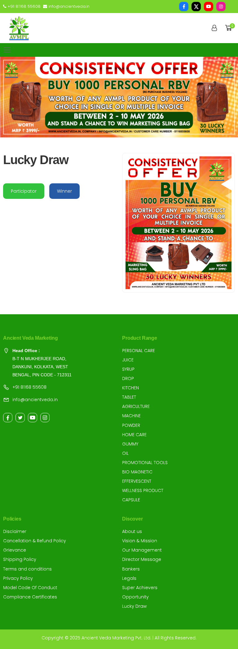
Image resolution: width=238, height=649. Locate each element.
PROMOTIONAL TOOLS (145, 462)
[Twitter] (20, 417)
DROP (128, 378)
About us (132, 531)
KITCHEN (130, 388)
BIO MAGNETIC (137, 472)
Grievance (14, 550)
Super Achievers (139, 587)
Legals (129, 578)
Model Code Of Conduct (30, 587)
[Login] (214, 28)
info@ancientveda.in (68, 6)
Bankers (131, 569)
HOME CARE (134, 435)
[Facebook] (183, 6)
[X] (196, 6)
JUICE (128, 360)
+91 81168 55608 (23, 6)
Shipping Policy (19, 559)
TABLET (129, 397)
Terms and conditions (27, 569)
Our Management (142, 550)
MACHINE (131, 416)
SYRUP (128, 369)
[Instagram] (221, 6)
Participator (24, 191)
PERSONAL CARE (138, 350)
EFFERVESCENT (136, 481)
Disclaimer (14, 531)
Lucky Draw (134, 606)
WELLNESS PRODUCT (142, 490)
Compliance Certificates (30, 597)
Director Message (141, 559)
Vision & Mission (139, 541)
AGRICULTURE (136, 406)
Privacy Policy (18, 578)
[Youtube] (208, 6)
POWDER (131, 425)
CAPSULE (131, 500)
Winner (64, 191)
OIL (125, 453)
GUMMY (130, 444)
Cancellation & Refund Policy (34, 541)
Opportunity (135, 597)
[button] (229, 28)
